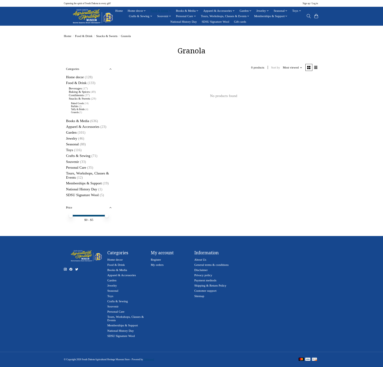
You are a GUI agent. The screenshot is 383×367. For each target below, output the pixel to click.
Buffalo (74, 106)
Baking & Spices (79, 91)
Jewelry (71, 138)
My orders (157, 264)
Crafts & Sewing (78, 156)
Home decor (75, 77)
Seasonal (72, 144)
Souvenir (72, 162)
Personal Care (76, 167)
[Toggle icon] (308, 16)
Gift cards (240, 21)
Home (119, 10)
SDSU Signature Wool (215, 21)
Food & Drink (84, 36)
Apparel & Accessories (82, 127)
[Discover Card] (314, 360)
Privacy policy (203, 275)
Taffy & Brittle (78, 109)
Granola (75, 112)
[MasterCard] (301, 360)
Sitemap (199, 296)
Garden (71, 132)
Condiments (76, 95)
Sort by (275, 67)
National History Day (183, 21)
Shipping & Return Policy (210, 285)
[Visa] (307, 360)
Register (156, 259)
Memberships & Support (84, 183)
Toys (69, 150)
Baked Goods (77, 103)
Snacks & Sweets (106, 36)
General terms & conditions (211, 264)
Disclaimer (201, 270)
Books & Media (77, 121)
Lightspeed (149, 359)
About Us (200, 259)
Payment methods (205, 280)
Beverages (75, 88)
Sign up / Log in (310, 3)
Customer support (205, 290)
